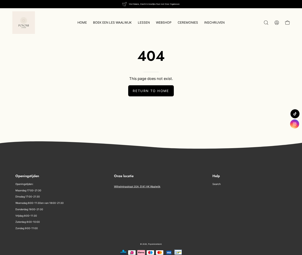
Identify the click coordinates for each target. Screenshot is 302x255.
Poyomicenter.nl (154, 244)
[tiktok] (295, 114)
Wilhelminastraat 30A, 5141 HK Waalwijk (137, 186)
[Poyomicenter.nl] (23, 22)
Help (216, 176)
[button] (266, 22)
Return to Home (151, 91)
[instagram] (295, 124)
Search (216, 184)
